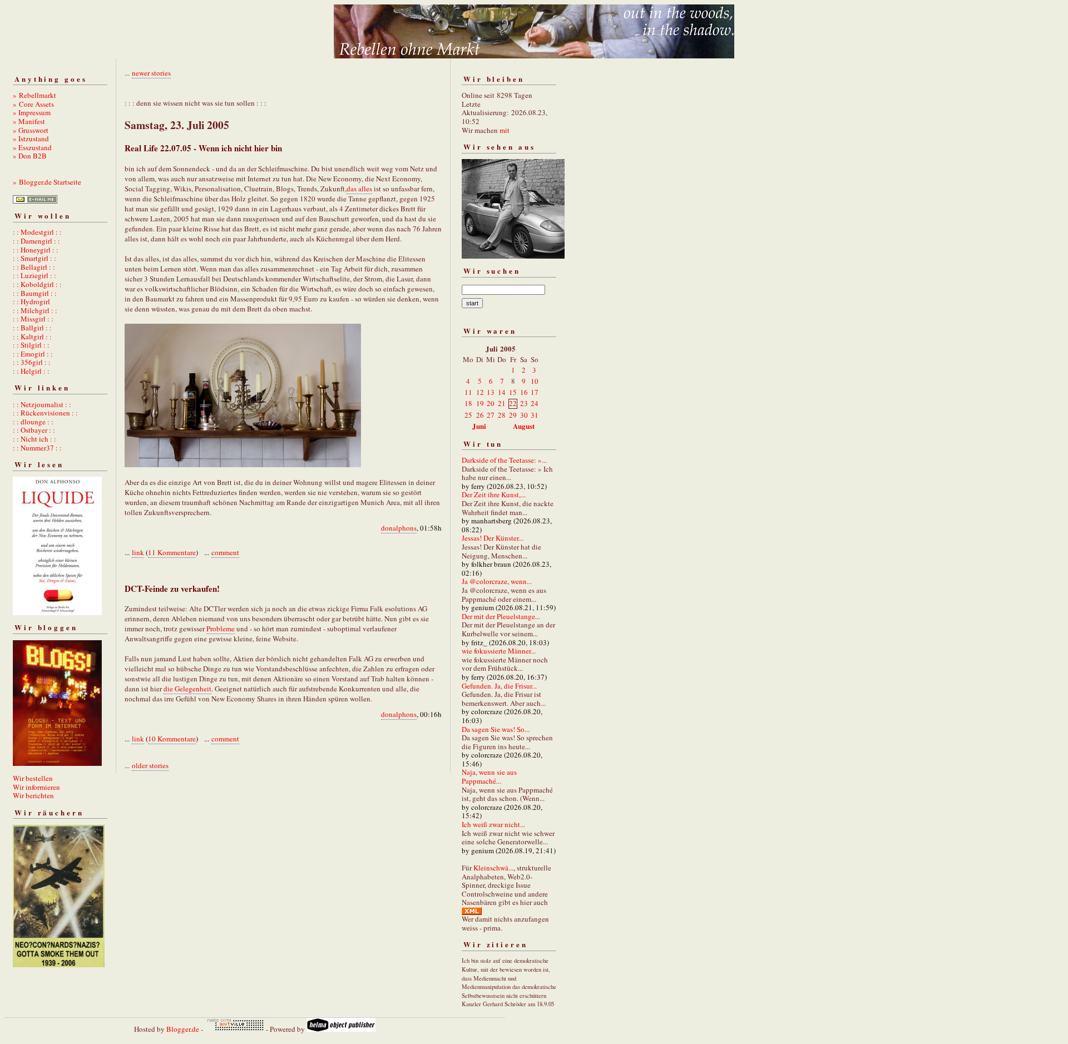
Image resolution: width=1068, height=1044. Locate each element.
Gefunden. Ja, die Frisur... (499, 686)
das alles (359, 189)
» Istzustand (31, 138)
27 (491, 415)
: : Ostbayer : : (34, 430)
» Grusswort (30, 130)
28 (502, 415)
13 (491, 392)
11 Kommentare (172, 552)
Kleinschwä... (493, 868)
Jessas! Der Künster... (492, 538)
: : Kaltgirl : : (32, 336)
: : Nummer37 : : (37, 448)
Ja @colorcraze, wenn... (497, 581)
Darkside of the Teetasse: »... (504, 460)
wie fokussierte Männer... (499, 651)
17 (534, 392)
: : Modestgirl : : (37, 232)
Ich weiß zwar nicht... (493, 824)
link (138, 552)
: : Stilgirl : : (31, 345)
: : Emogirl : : (33, 354)
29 (513, 415)
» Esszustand (32, 147)
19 (480, 403)
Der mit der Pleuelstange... (501, 616)
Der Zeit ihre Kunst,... (494, 494)
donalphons (399, 528)
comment (225, 552)
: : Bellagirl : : (34, 267)
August (524, 425)
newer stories (151, 73)
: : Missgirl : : (33, 319)
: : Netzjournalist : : (42, 404)
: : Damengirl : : (36, 241)
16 (524, 392)
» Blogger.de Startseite (47, 182)
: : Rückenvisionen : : (45, 413)
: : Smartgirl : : (34, 258)
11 (468, 392)
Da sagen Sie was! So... (496, 729)
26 (480, 415)
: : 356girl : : (32, 362)
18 (468, 403)
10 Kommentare (172, 739)
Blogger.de (182, 1029)
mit (505, 130)
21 (502, 403)
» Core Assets (33, 104)
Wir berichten (33, 795)
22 (513, 403)
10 (534, 381)
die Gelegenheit (187, 689)
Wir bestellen (33, 778)
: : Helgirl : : (31, 371)
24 (534, 403)
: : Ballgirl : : (32, 328)
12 (480, 392)
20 (491, 403)
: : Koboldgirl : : (37, 284)
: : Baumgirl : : (35, 293)
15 (513, 392)
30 (524, 415)
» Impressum (32, 112)
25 (468, 415)
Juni (479, 425)
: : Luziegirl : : (34, 275)
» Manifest (29, 121)
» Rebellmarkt (34, 95)
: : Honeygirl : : (35, 250)
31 (534, 415)
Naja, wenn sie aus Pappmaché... (489, 776)
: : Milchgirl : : (35, 310)
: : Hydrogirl (31, 301)
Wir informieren (36, 787)
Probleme (220, 629)
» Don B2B (30, 156)
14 (502, 392)
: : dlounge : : (33, 422)
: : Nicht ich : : (34, 439)
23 (524, 403)
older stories (150, 765)
